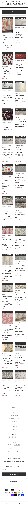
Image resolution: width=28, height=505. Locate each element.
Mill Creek (17, 290)
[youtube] (18, 437)
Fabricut (17, 237)
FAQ (14, 412)
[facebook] (9, 437)
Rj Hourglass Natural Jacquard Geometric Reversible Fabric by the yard (20, 154)
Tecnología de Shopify (14, 499)
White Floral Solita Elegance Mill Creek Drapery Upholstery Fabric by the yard (20, 297)
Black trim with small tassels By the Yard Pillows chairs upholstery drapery (20, 360)
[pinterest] (15, 437)
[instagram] (12, 437)
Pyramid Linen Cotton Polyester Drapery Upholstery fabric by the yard (20, 35)
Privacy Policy (14, 415)
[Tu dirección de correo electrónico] (14, 470)
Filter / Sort (14, 11)
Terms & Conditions (14, 418)
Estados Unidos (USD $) (13, 481)
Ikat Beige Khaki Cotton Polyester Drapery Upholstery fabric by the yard (20, 388)
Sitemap (14, 429)
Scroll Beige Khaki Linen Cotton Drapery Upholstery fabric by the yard (7, 214)
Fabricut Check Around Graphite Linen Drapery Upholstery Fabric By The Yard (20, 244)
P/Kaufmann (5, 66)
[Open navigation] (3, 3)
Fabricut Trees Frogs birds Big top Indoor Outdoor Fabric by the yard (7, 98)
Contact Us (14, 426)
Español (13, 485)
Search (14, 410)
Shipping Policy (14, 421)
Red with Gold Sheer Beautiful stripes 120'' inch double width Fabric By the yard (7, 42)
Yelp (14, 424)
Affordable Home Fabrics (14, 3)
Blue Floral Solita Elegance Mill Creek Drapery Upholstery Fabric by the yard (7, 360)
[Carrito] (24, 3)
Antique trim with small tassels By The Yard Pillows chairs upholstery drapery (7, 154)
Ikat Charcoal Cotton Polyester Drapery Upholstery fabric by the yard (7, 301)
